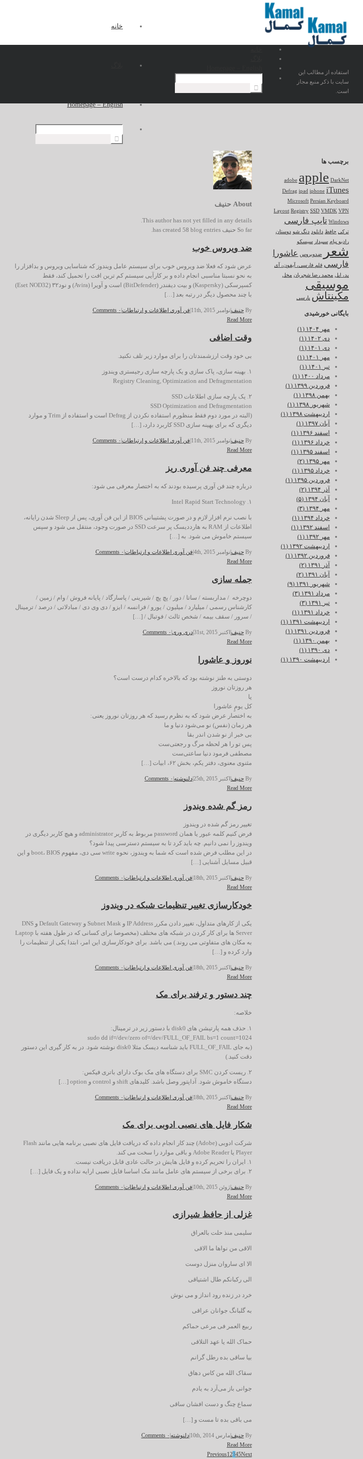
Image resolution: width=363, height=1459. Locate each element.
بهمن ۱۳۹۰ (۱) (312, 640)
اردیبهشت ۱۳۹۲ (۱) (305, 546)
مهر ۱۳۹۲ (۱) (313, 536)
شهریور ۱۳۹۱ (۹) (308, 583)
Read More (239, 319)
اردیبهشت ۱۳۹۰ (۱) (305, 659)
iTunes (337, 190)
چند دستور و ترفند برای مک (204, 994)
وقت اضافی (230, 337)
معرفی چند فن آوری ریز (209, 468)
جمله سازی (232, 579)
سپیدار (321, 241)
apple (314, 177)
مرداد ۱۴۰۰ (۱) (311, 376)
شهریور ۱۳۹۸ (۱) (308, 404)
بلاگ (117, 65)
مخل (287, 275)
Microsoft (298, 201)
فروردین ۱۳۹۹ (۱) (307, 385)
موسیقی (327, 284)
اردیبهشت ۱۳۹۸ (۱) (305, 413)
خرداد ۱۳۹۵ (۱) (311, 470)
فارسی (336, 264)
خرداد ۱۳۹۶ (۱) (311, 442)
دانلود (317, 231)
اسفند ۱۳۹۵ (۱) (310, 451)
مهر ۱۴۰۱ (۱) (313, 357)
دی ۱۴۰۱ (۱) (314, 347)
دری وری (182, 632)
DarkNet (339, 180)
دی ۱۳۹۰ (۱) (314, 649)
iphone (317, 191)
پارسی (303, 297)
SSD (315, 210)
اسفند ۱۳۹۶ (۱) (310, 432)
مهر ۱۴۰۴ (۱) (313, 328)
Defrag (289, 191)
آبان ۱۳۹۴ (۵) (313, 498)
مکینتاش (330, 296)
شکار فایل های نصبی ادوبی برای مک (187, 1124)
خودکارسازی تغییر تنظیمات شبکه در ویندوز (177, 905)
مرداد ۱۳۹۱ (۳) (311, 593)
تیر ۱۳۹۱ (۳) (315, 602)
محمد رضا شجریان (313, 275)
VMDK (329, 210)
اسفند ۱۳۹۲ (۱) (310, 527)
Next (246, 1454)
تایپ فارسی (305, 220)
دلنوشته (183, 778)
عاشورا (285, 253)
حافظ (331, 231)
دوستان (283, 231)
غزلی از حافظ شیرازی (212, 1214)
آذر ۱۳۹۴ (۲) (314, 489)
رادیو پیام (339, 241)
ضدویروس (311, 254)
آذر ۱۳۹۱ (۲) (314, 564)
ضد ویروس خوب (222, 248)
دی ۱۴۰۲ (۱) (314, 338)
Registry (300, 210)
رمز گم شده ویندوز (218, 806)
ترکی (343, 231)
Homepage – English (95, 104)
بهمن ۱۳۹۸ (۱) (312, 395)
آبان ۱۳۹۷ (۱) (313, 423)
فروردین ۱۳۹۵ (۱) (307, 480)
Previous (217, 1454)
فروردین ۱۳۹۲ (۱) (307, 555)
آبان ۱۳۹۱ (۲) (313, 574)
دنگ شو (301, 231)
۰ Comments (107, 310)
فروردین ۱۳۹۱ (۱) (307, 631)
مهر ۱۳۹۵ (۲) (313, 461)
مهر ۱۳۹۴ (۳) (313, 508)
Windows (338, 221)
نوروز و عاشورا (225, 659)
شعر (336, 251)
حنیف (237, 310)
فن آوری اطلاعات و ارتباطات (156, 310)
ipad (303, 191)
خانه (117, 26)
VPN (343, 210)
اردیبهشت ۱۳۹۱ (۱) (305, 621)
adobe (290, 180)
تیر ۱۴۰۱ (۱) (315, 366)
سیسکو (305, 241)
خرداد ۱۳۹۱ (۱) (311, 612)
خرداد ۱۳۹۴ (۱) (311, 517)
